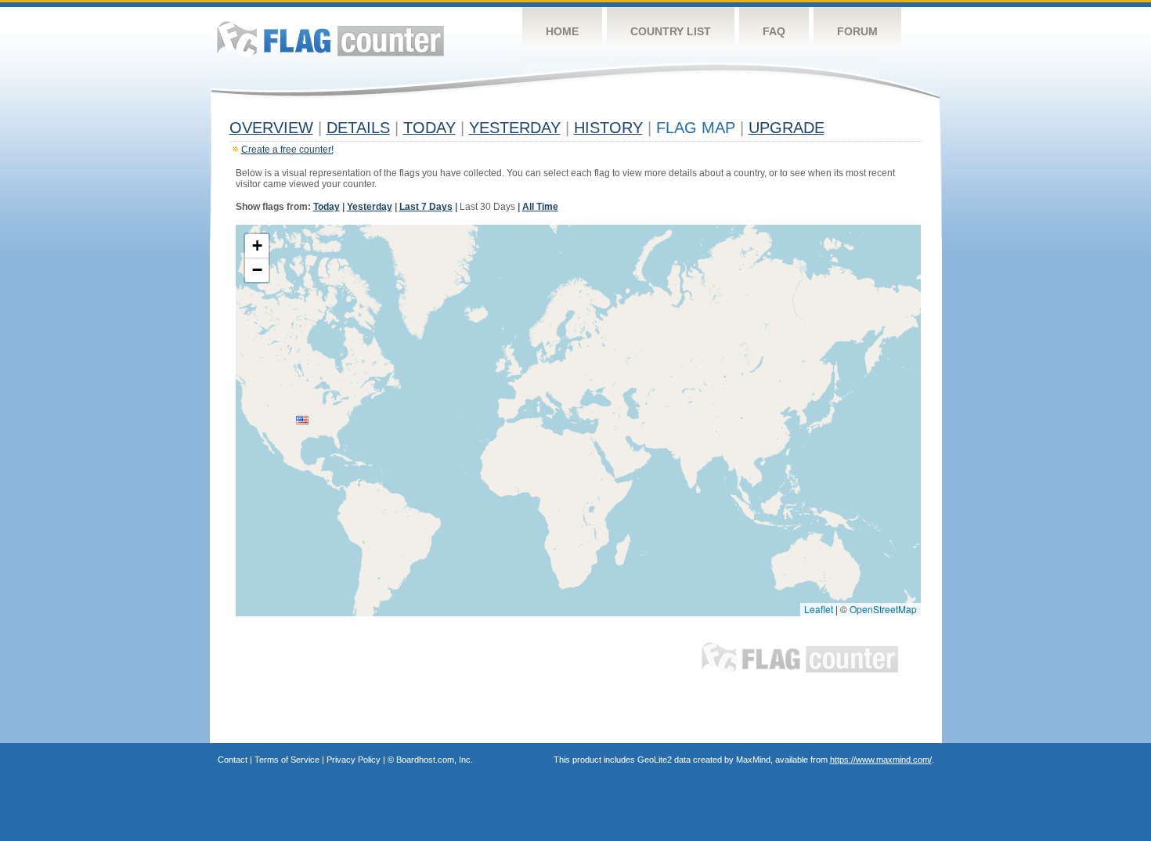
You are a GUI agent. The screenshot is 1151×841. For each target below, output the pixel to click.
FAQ (774, 31)
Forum (857, 31)
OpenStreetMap (883, 608)
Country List (670, 31)
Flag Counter (330, 38)
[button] (302, 420)
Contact (232, 759)
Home (562, 31)
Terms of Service (286, 759)
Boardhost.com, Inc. (434, 759)
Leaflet (818, 608)
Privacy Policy (354, 759)
